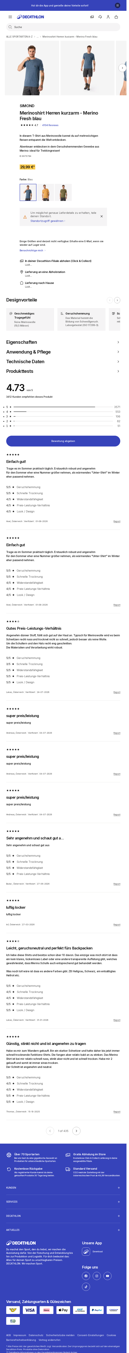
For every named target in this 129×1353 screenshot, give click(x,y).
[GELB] (45, 192)
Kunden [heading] (11, 1187)
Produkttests (19, 371)
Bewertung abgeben (63, 441)
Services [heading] (11, 1201)
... (38, 36)
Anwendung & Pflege (28, 352)
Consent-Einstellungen (90, 1335)
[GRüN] (63, 192)
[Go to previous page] (50, 1131)
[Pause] (117, 5)
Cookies (111, 1335)
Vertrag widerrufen (49, 1339)
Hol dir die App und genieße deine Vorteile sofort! (59, 5)
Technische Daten (25, 361)
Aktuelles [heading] (12, 1229)
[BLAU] (28, 192)
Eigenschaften (21, 342)
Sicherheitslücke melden (60, 1335)
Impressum (19, 1335)
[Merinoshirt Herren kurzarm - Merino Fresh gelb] (32, 68)
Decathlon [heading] (13, 1215)
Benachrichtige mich (32, 250)
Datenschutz (36, 1335)
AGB (8, 1335)
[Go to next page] (76, 1131)
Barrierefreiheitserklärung (21, 1339)
